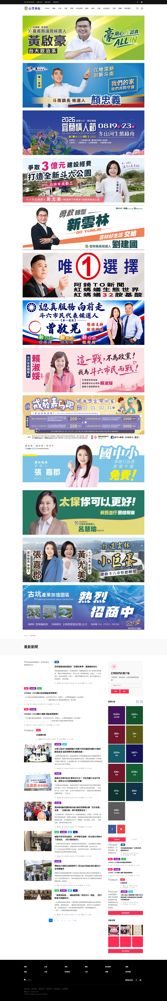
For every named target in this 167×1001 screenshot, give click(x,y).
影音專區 (127, 8)
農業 (71, 8)
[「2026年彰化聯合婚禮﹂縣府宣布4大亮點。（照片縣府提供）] (113, 930)
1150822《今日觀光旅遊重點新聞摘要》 (41, 693)
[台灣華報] (32, 8)
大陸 (113, 8)
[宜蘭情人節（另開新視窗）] (83, 132)
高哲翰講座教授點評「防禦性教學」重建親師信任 (76, 667)
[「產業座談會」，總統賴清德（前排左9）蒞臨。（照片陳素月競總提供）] (38, 894)
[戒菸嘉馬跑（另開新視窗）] (83, 417)
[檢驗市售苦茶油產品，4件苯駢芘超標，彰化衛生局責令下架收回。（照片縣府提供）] (38, 841)
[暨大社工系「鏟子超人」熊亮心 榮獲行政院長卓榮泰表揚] (125, 930)
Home (47, 8)
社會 (59, 8)
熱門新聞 (134, 839)
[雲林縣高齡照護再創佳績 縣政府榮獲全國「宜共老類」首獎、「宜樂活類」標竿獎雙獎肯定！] (38, 811)
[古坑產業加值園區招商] (83, 607)
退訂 (124, 691)
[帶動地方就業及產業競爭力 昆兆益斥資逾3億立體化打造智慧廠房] (38, 870)
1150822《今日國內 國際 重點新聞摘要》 (42, 714)
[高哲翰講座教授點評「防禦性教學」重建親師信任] (38, 663)
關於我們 (47, 2)
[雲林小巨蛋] (83, 560)
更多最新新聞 (125, 913)
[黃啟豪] (83, 37)
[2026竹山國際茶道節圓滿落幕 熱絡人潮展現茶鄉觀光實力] (113, 941)
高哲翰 (59, 683)
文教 (98, 8)
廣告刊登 (39, 2)
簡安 (27, 704)
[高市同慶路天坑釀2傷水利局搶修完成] (137, 941)
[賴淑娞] (83, 370)
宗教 (65, 8)
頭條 (53, 8)
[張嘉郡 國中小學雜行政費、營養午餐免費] (83, 465)
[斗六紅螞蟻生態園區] (83, 275)
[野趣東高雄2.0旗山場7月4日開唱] (125, 941)
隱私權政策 (57, 989)
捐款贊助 (34, 989)
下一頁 (74, 920)
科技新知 (106, 8)
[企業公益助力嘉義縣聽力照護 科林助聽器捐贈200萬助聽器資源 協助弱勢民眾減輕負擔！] (38, 752)
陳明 (58, 885)
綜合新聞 (79, 8)
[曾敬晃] (83, 322)
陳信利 (59, 768)
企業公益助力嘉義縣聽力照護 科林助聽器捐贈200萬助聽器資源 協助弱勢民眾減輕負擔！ (132, 897)
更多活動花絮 (125, 951)
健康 (86, 8)
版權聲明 (65, 989)
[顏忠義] (83, 85)
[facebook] (137, 2)
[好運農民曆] (28, 730)
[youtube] (141, 2)
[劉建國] (83, 227)
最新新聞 (116, 839)
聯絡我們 (56, 2)
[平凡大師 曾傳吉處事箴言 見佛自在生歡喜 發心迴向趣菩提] (137, 930)
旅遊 (92, 8)
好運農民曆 (41, 735)
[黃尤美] (83, 180)
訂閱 (115, 691)
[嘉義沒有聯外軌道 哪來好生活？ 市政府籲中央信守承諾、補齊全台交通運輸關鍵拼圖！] (38, 781)
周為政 (59, 856)
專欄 (119, 8)
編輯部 (41, 739)
